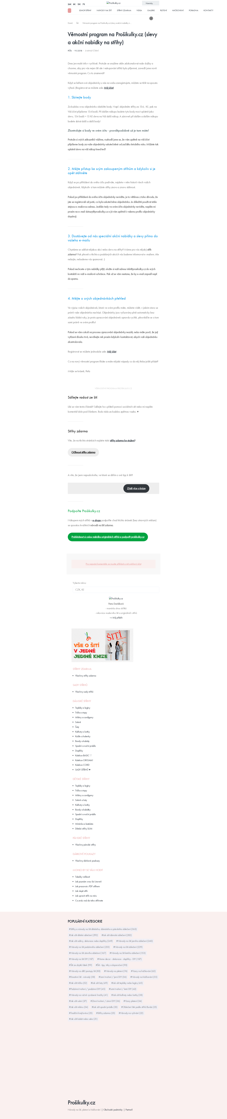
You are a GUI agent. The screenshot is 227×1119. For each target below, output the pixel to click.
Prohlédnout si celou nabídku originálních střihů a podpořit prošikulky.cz (107, 537)
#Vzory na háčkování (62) (143, 971)
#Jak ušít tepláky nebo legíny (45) (127, 982)
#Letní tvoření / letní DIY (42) (122, 988)
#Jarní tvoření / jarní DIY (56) (113, 976)
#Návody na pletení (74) (115, 971)
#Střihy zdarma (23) (105, 1013)
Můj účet (108, 88)
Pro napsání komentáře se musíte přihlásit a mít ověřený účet (113, 563)
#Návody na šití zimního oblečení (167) (87, 953)
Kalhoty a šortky (82, 731)
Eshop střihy (85, 10)
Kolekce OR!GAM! (84, 760)
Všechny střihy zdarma (85, 675)
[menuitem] (70, 23)
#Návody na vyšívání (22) (131, 1013)
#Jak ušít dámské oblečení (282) (117, 935)
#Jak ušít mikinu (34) (78, 1007)
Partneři (129, 1109)
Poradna (193, 10)
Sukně (78, 722)
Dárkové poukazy (84, 854)
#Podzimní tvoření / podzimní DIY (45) (87, 988)
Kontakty (208, 10)
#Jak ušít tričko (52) (78, 982)
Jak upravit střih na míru (86, 895)
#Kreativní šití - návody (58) (82, 976)
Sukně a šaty (81, 800)
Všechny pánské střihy (85, 844)
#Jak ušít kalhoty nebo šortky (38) (127, 995)
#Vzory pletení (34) (133, 1001)
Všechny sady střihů (84, 691)
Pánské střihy (81, 838)
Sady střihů (80, 685)
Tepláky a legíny (82, 707)
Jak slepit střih (81, 890)
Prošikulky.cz (81, 1102)
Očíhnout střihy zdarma (83, 452)
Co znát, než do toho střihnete (89, 900)
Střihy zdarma (124, 10)
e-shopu (96, 520)
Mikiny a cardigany (84, 717)
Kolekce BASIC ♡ (83, 755)
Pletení (163, 10)
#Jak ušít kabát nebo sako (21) (83, 1018)
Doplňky (79, 750)
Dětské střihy (81, 779)
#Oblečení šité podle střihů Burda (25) (139, 1007)
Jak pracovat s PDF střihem (87, 886)
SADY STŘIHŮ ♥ (82, 769)
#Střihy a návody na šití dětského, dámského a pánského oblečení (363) (103, 929)
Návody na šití (104, 10)
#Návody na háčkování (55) (143, 976)
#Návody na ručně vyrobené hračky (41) (88, 995)
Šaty (77, 726)
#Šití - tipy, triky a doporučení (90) (111, 965)
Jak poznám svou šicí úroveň (88, 881)
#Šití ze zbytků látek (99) (80, 965)
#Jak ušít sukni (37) (78, 1001)
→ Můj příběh (116, 617)
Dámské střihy (82, 701)
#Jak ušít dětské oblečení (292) (83, 935)
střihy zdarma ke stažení (122, 440)
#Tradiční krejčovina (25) (80, 1013)
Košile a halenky (82, 736)
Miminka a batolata (84, 823)
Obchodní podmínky (113, 1109)
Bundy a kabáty (82, 741)
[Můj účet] (157, 18)
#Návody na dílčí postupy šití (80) (84, 971)
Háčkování (177, 10)
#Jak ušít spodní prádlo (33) (105, 1007)
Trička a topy (81, 712)
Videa (139, 10)
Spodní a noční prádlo (85, 745)
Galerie (151, 10)
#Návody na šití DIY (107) (81, 959)
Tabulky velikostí (82, 876)
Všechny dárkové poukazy (87, 860)
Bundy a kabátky (82, 809)
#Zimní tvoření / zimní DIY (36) (105, 1001)
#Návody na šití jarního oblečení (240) (134, 940)
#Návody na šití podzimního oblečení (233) (89, 947)
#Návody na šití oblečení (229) (128, 947)
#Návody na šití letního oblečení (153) (127, 953)
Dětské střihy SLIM (83, 828)
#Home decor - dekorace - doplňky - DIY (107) (119, 959)
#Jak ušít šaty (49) (99, 982)
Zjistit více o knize (136, 488)
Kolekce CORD (82, 764)
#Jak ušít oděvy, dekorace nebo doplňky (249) (91, 940)
